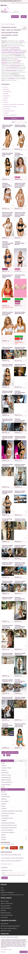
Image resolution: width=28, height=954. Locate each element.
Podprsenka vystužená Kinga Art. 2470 (20, 365)
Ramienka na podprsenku (10, 115)
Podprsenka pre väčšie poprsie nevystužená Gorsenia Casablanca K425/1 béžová (20, 185)
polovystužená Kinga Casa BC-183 (7, 519)
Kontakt (26, 3)
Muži (21, 760)
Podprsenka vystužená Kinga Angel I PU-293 (7, 365)
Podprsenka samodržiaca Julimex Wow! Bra (19, 243)
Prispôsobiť (3, 951)
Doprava (22, 3)
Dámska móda (4, 772)
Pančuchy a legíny (6, 775)
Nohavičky (4, 770)
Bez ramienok (7, 108)
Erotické (5, 98)
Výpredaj (3, 839)
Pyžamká (3, 765)
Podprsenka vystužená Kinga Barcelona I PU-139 (7, 420)
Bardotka (5, 93)
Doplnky (3, 837)
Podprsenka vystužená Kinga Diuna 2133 (20, 546)
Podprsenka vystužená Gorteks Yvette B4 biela (20, 125)
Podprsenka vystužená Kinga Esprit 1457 (20, 582)
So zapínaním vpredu (9, 111)
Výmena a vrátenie (15, 3)
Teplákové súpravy (6, 768)
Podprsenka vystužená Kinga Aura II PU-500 (7, 391)
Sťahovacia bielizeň (6, 782)
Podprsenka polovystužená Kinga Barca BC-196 (20, 392)
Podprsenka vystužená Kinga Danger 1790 (7, 546)
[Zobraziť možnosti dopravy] (12, 849)
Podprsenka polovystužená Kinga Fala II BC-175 (20, 599)
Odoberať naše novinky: (6, 870)
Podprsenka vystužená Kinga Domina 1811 (7, 563)
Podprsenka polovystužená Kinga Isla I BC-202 (7, 725)
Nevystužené (6, 96)
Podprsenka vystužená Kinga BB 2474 (7, 465)
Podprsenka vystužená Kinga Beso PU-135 (20, 465)
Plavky (3, 763)
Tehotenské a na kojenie (9, 106)
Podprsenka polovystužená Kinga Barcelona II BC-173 (20, 420)
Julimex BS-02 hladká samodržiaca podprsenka (20, 276)
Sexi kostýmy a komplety (8, 832)
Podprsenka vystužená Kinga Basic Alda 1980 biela (7, 438)
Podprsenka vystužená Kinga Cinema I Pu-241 (20, 519)
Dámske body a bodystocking (9, 827)
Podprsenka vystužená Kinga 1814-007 (7, 348)
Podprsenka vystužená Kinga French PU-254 (7, 654)
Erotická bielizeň (6, 777)
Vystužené (6, 89)
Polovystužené (7, 91)
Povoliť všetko (24, 952)
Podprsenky (4, 789)
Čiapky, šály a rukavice (7, 830)
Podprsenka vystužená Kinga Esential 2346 (7, 582)
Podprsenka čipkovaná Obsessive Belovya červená (7, 276)
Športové (5, 102)
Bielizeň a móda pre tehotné (9, 825)
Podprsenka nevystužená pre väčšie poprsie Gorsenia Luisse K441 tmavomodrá (7, 244)
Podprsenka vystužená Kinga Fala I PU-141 (7, 598)
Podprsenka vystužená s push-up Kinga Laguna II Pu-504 (20, 725)
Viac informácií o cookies (6, 949)
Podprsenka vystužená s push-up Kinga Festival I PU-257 (7, 627)
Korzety (3, 835)
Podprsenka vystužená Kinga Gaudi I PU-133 (7, 680)
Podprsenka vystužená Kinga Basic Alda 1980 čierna (20, 438)
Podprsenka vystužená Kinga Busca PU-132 (20, 491)
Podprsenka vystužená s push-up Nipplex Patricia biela (7, 313)
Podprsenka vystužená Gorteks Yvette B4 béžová (7, 126)
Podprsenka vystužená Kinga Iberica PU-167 (20, 698)
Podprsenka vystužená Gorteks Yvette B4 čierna (7, 154)
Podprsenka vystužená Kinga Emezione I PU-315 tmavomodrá (20, 564)
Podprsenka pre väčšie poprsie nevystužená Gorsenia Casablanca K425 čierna (20, 214)
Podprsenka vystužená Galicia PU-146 (20, 654)
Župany (3, 787)
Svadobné (6, 113)
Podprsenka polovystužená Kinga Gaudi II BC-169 (20, 681)
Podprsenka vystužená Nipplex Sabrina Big (20, 312)
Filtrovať (14, 118)
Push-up (5, 87)
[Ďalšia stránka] (9, 755)
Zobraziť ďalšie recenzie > (6, 864)
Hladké (5, 100)
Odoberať (4, 878)
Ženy (7, 760)
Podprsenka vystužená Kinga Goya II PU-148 (7, 698)
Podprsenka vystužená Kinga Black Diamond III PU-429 (7, 492)
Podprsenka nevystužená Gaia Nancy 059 (19, 154)
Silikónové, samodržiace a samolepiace (13, 104)
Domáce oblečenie (6, 780)
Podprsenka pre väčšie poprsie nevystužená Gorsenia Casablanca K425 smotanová (7, 214)
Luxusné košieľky (6, 784)
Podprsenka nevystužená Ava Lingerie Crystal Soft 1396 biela (7, 185)
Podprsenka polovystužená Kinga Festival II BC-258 (20, 627)
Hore (3, 752)
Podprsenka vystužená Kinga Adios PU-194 (20, 348)
